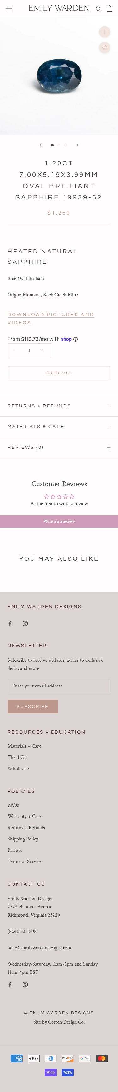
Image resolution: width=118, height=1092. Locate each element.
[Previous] (41, 145)
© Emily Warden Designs (59, 1013)
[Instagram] (25, 623)
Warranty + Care (25, 816)
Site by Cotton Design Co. (59, 1022)
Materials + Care (24, 746)
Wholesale (18, 769)
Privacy (15, 850)
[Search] (98, 8)
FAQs (13, 805)
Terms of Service (25, 861)
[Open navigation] (9, 8)
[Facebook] (10, 623)
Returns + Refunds (39, 406)
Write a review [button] (59, 521)
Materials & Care (36, 426)
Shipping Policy (23, 839)
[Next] (77, 145)
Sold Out (59, 373)
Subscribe (33, 706)
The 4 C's (17, 757)
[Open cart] (109, 8)
